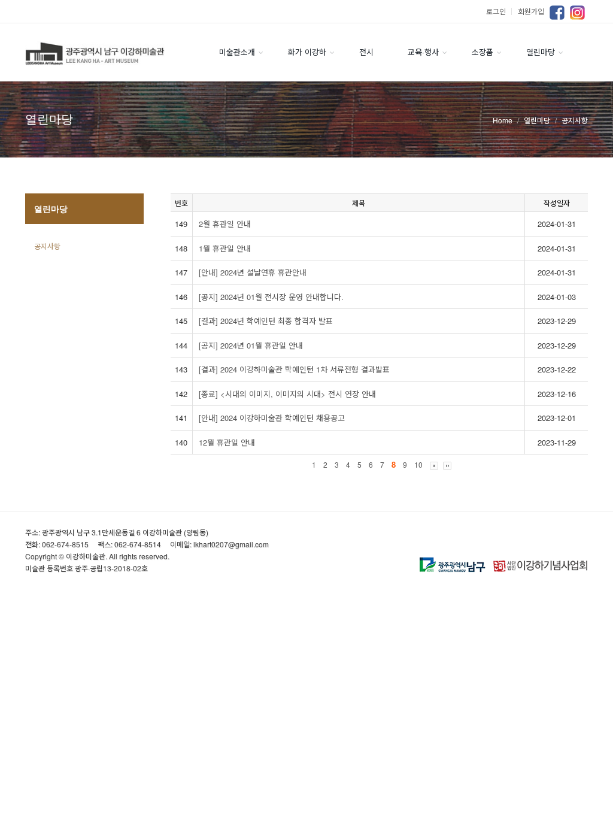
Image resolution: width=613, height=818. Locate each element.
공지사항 (47, 246)
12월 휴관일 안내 (227, 442)
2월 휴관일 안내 (225, 223)
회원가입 (531, 11)
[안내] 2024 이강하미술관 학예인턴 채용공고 (272, 417)
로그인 (500, 11)
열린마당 (540, 51)
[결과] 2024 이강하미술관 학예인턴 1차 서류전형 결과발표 (294, 369)
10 (418, 464)
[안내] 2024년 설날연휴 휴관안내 (252, 272)
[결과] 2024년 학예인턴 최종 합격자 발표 (266, 320)
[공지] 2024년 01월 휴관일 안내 (251, 345)
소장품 (482, 51)
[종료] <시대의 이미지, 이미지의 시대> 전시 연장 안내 (287, 393)
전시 (366, 51)
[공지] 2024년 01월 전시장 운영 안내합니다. (271, 296)
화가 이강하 (307, 51)
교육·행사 (423, 51)
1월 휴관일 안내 (225, 248)
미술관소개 (237, 51)
